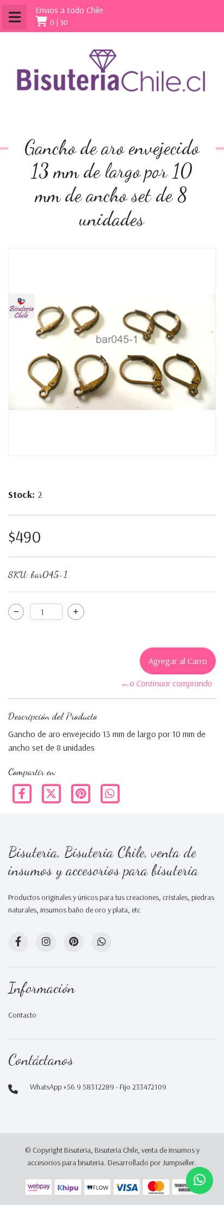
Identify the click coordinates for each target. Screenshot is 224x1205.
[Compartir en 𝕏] (52, 792)
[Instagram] (46, 942)
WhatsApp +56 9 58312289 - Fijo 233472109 (98, 1087)
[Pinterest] (81, 792)
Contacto (22, 1015)
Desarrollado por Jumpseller (151, 1162)
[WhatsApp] (101, 942)
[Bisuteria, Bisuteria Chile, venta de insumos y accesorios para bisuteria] (112, 79)
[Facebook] (23, 792)
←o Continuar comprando (166, 683)
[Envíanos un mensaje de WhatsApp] (199, 1180)
